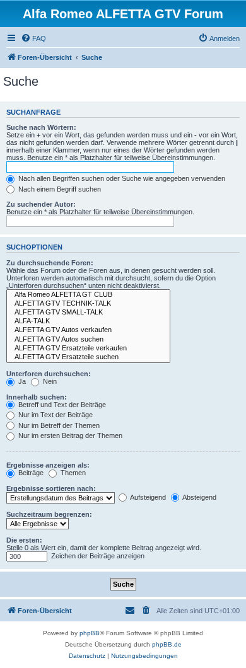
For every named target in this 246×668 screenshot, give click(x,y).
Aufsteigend (147, 497)
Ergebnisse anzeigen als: (48, 465)
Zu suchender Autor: (41, 204)
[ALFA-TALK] (88, 321)
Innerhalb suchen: (36, 397)
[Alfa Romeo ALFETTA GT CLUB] (88, 295)
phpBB (89, 633)
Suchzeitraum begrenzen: (49, 514)
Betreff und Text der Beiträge (61, 404)
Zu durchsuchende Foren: (49, 263)
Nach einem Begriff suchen (58, 189)
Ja (21, 381)
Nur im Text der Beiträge (54, 414)
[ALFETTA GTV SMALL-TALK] (88, 312)
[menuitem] (33, 38)
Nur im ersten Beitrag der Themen (69, 435)
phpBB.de (167, 644)
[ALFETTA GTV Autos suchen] (88, 339)
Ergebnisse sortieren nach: (51, 488)
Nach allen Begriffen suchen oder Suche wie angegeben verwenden (120, 178)
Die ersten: (24, 540)
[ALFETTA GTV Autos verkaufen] (88, 330)
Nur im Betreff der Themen (58, 425)
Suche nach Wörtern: (41, 127)
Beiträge (30, 472)
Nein (49, 381)
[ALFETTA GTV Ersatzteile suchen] (88, 357)
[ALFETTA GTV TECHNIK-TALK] (88, 303)
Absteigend (198, 497)
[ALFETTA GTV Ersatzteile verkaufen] (88, 348)
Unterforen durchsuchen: (48, 373)
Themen (72, 472)
